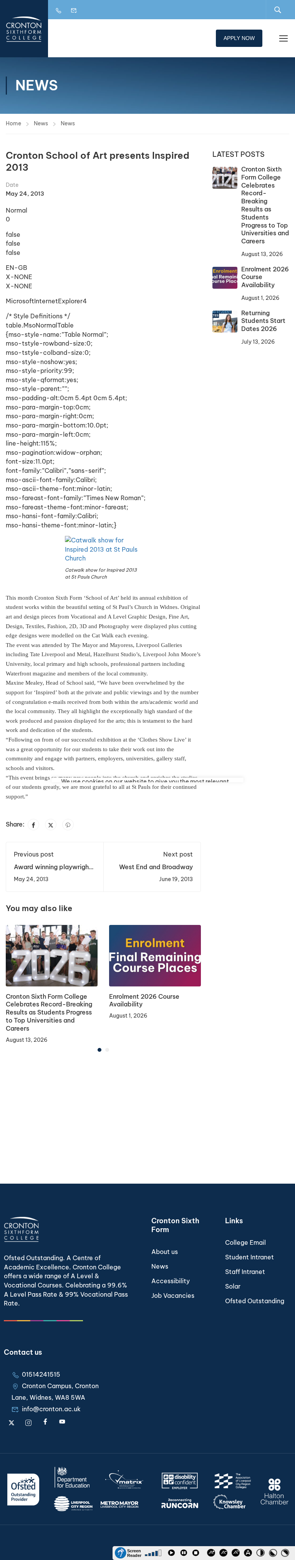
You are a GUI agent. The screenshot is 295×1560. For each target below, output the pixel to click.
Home (13, 123)
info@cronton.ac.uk (51, 1409)
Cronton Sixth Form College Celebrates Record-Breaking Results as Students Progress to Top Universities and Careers (49, 1012)
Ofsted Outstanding (254, 1301)
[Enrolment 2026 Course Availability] (155, 955)
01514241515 (41, 1374)
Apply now (239, 38)
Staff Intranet (245, 1272)
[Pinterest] (68, 824)
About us (164, 1252)
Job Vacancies (172, 1295)
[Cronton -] (24, 28)
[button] (99, 1050)
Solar (232, 1286)
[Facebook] (33, 824)
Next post (178, 854)
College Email (245, 1242)
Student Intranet (249, 1257)
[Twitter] (50, 824)
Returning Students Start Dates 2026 (263, 321)
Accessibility (170, 1281)
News (41, 123)
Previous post (34, 854)
